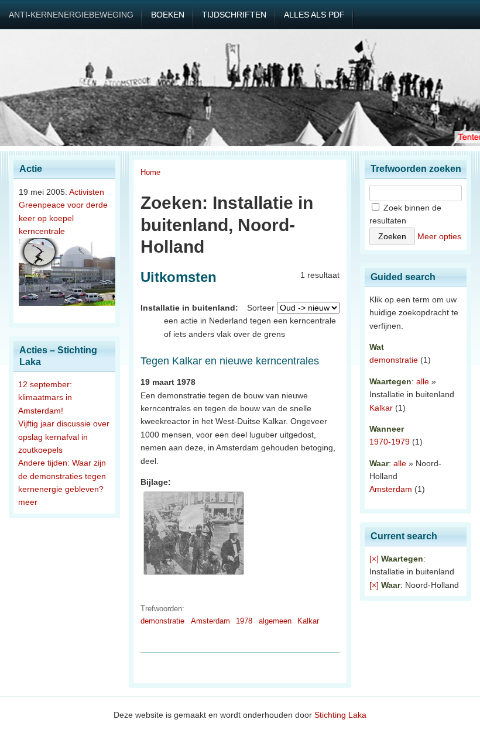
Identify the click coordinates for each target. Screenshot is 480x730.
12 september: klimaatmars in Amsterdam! (45, 397)
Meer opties (439, 236)
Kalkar (308, 621)
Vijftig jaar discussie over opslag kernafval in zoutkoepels (63, 436)
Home (150, 172)
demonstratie (162, 621)
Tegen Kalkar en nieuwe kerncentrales (229, 361)
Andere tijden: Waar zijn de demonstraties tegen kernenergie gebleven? (62, 476)
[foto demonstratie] (193, 575)
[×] (374, 558)
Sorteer (261, 307)
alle (422, 381)
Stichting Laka (340, 714)
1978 (244, 621)
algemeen (275, 621)
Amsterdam (210, 621)
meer (27, 502)
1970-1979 (389, 441)
